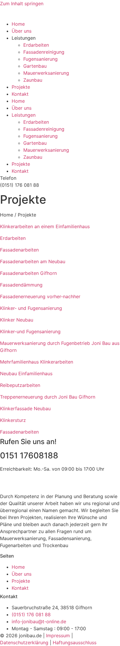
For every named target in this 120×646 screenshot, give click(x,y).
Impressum (58, 635)
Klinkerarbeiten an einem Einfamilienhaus (45, 226)
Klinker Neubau (16, 320)
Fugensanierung (40, 59)
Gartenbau (35, 66)
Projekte (21, 87)
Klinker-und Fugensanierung (30, 331)
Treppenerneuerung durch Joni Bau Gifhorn (47, 397)
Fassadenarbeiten (19, 250)
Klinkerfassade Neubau (25, 408)
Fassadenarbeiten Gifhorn (28, 273)
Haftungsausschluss (74, 642)
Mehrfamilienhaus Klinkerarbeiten (36, 362)
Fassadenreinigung (43, 52)
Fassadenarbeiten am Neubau (32, 261)
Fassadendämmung (21, 285)
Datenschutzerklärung (24, 642)
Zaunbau (32, 80)
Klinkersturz (13, 420)
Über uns (21, 31)
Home (18, 24)
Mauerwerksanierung (46, 73)
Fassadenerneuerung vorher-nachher (40, 296)
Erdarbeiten (36, 45)
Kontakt (20, 94)
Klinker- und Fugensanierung (31, 308)
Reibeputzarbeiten (20, 385)
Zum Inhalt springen (21, 3)
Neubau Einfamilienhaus (26, 373)
